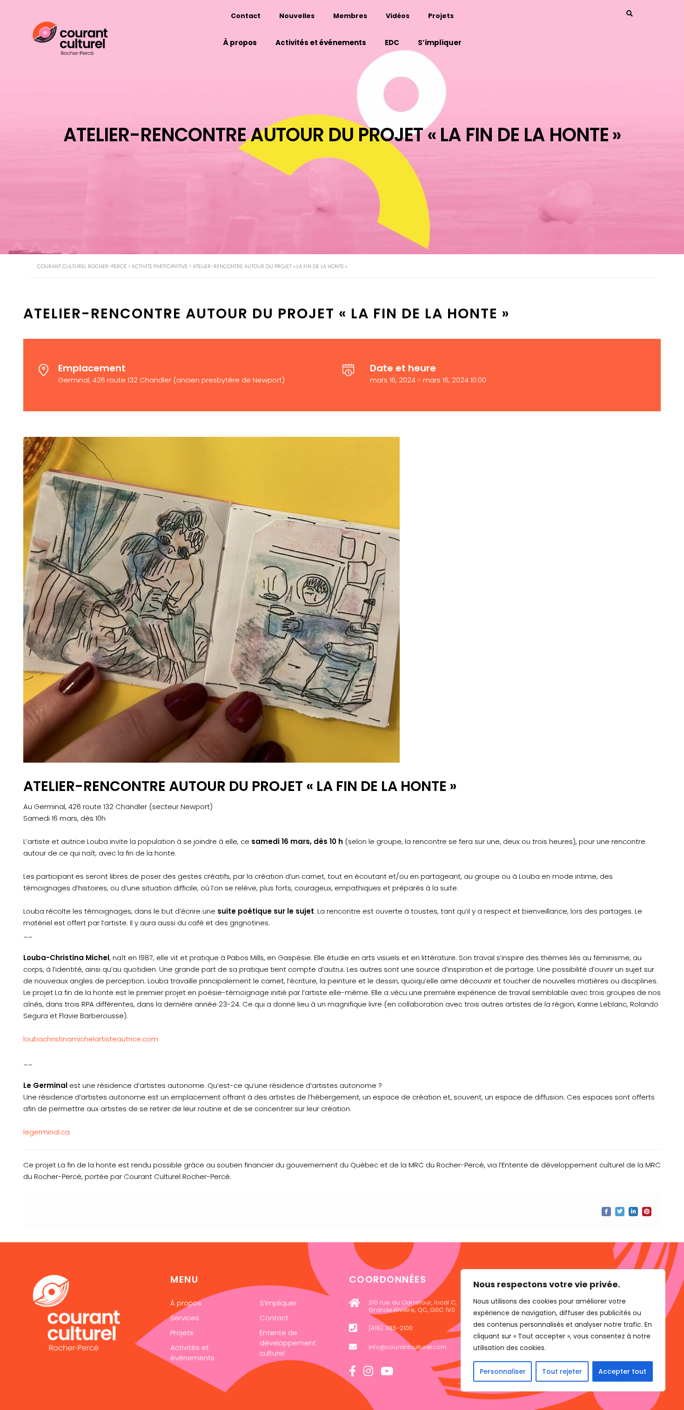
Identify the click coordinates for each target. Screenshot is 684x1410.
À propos (240, 42)
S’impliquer (440, 42)
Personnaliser (503, 1371)
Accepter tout (622, 1371)
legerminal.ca (46, 1132)
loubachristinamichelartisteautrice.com (90, 1039)
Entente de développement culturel (288, 1343)
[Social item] (352, 1371)
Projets (441, 15)
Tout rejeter (562, 1371)
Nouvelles (297, 15)
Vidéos (397, 15)
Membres (350, 15)
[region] (563, 1330)
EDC (392, 42)
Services (184, 1318)
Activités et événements (320, 42)
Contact (246, 15)
